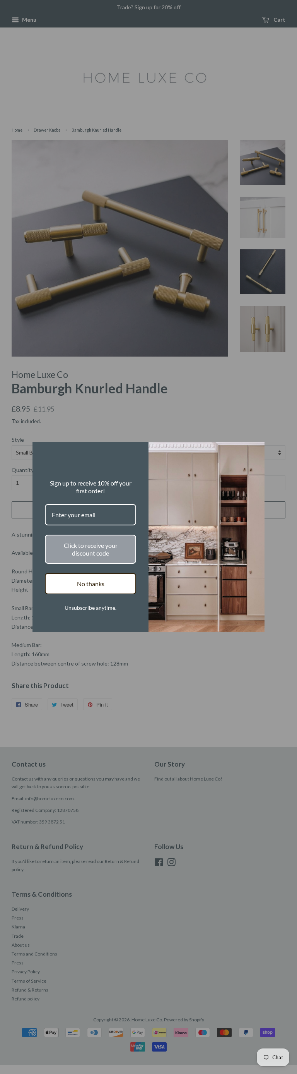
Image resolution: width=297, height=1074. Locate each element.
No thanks (90, 583)
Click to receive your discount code (91, 549)
